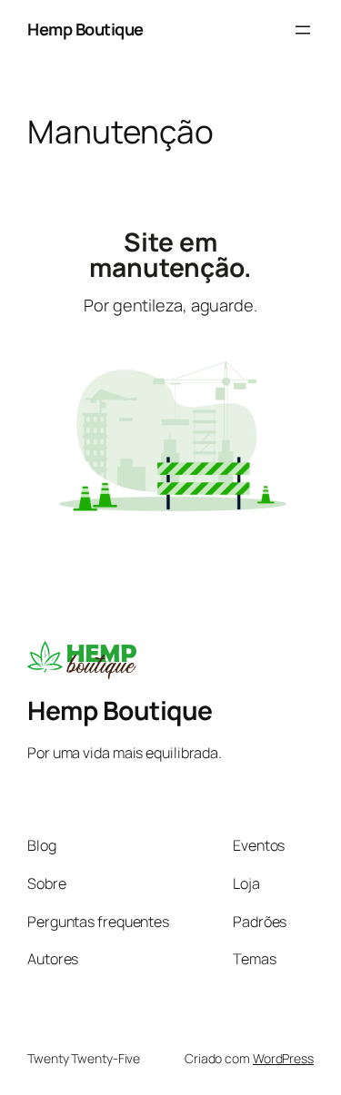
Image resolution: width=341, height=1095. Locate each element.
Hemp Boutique (85, 29)
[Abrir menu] (303, 30)
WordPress (283, 1058)
